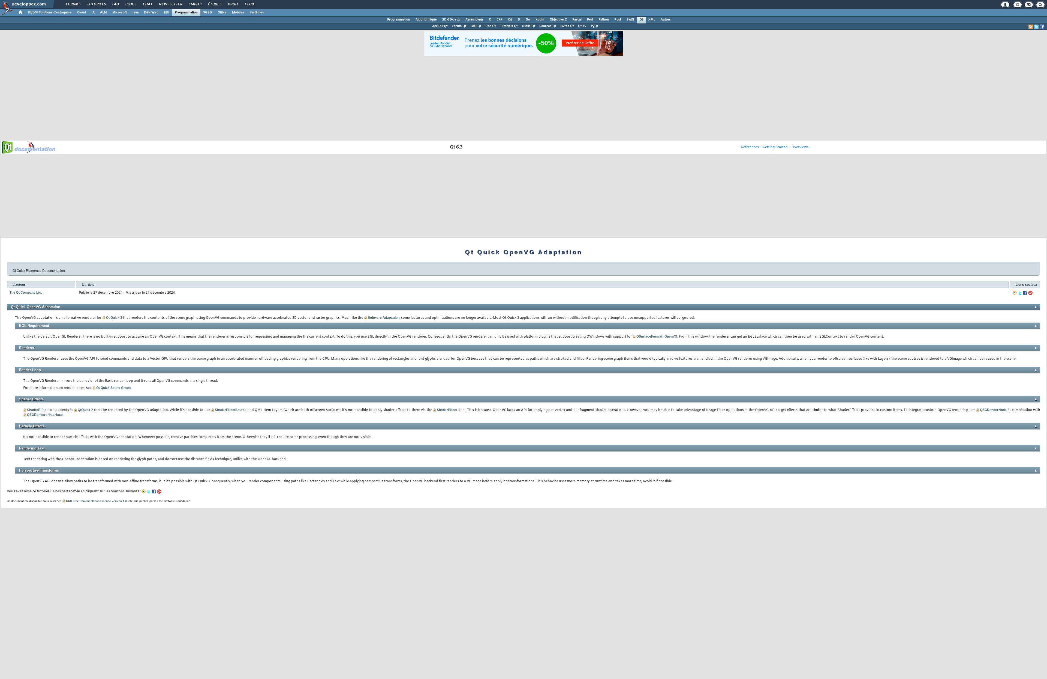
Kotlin (539, 20)
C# (510, 20)
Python (603, 20)
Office (222, 12)
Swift (630, 20)
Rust (617, 20)
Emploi (195, 4)
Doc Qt (490, 26)
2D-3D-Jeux (451, 20)
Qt (641, 20)
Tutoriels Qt (509, 26)
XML (651, 20)
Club (249, 4)
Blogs (131, 4)
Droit (233, 4)
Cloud (81, 12)
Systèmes (256, 12)
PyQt (594, 26)
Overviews (800, 147)
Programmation (186, 12)
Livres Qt (567, 26)
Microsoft (119, 12)
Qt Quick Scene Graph (113, 388)
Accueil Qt (439, 26)
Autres (666, 20)
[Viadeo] (1015, 293)
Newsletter (170, 4)
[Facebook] (1025, 293)
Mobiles (238, 12)
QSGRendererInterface (45, 415)
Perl (590, 20)
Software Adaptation (383, 318)
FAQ (115, 4)
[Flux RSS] (1030, 27)
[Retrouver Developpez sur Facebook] (1042, 27)
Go (528, 20)
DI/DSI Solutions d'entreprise (50, 12)
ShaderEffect (37, 410)
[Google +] (1030, 293)
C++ (500, 20)
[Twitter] (1020, 293)
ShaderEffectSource (230, 410)
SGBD (207, 12)
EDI (166, 12)
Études (214, 4)
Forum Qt (459, 26)
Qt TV (582, 26)
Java (135, 12)
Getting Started (775, 147)
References (750, 147)
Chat (147, 4)
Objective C (558, 20)
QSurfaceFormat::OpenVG (656, 336)
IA (93, 12)
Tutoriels (96, 4)
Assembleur (474, 20)
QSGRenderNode (993, 410)
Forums (73, 4)
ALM (103, 12)
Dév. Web (151, 12)
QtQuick (84, 410)
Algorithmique (426, 20)
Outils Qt (528, 26)
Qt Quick (112, 318)
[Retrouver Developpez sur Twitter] (1036, 27)
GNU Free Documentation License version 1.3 (96, 500)
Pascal (577, 20)
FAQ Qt (475, 26)
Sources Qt (547, 26)
